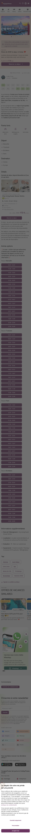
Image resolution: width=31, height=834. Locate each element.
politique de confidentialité (9, 805)
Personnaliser (15, 825)
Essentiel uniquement (15, 820)
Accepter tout (15, 831)
